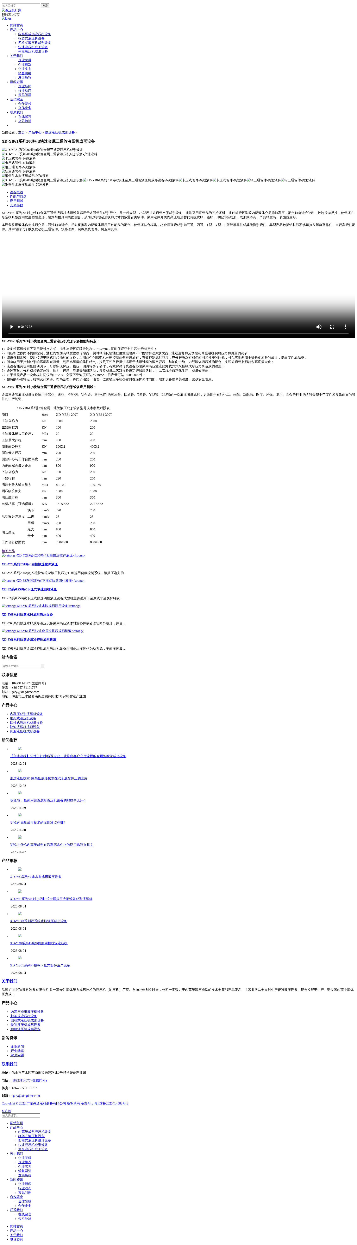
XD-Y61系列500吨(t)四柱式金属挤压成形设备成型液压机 (51, 899)
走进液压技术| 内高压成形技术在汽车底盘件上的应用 (48, 778)
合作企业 (24, 108)
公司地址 (24, 121)
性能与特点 (18, 196)
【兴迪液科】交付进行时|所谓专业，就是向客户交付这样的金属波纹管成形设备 (68, 756)
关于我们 (16, 56)
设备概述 (16, 192)
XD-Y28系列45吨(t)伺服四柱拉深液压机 (39, 943)
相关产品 (8, 551)
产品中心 (16, 29)
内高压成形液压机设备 (34, 34)
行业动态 (24, 90)
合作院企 (16, 99)
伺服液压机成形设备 (33, 51)
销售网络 (24, 73)
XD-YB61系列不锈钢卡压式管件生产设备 (40, 965)
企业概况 (24, 64)
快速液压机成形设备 (33, 47)
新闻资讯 (16, 82)
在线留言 (24, 116)
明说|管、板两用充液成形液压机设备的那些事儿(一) (47, 800)
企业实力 (24, 69)
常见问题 (24, 95)
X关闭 (6, 1111)
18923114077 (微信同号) (29, 1080)
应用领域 (16, 201)
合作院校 (24, 103)
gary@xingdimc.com (26, 1095)
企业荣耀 (24, 60)
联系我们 (16, 112)
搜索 (45, 5)
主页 (21, 132)
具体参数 (16, 205)
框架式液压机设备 (31, 38)
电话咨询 (16, 1239)
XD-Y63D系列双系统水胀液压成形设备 (38, 921)
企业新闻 (24, 86)
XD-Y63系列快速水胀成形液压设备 (35, 876)
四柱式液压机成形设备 (34, 42)
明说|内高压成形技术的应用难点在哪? (37, 822)
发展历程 (24, 77)
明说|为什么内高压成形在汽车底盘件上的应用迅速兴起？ (51, 844)
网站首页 (16, 25)
